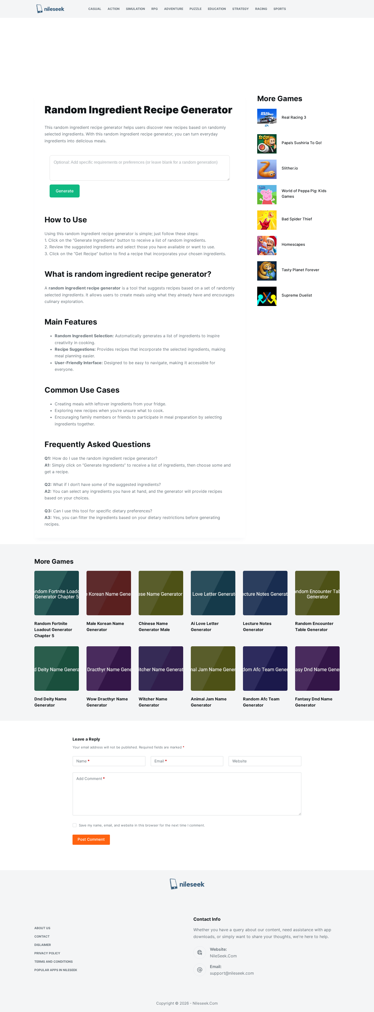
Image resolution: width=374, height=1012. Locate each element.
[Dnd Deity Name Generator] (56, 668)
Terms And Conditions (53, 961)
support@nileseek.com (232, 973)
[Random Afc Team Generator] (265, 668)
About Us (42, 928)
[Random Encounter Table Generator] (317, 593)
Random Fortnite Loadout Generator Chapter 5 (53, 629)
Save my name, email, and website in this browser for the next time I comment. (142, 825)
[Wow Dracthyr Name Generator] (109, 668)
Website (239, 761)
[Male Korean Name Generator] (109, 593)
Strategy (240, 9)
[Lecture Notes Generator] (265, 593)
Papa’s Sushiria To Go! (302, 143)
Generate (65, 190)
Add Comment (90, 778)
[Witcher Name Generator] (161, 668)
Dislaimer (42, 945)
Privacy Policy (47, 953)
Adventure (173, 9)
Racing (261, 9)
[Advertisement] (187, 55)
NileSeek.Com (223, 955)
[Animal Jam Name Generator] (213, 668)
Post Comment (91, 839)
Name (83, 761)
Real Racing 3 (294, 117)
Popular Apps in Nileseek (55, 970)
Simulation (135, 9)
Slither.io (290, 168)
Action (114, 9)
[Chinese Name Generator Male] (161, 593)
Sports (280, 9)
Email (160, 761)
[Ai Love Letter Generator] (213, 593)
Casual (94, 9)
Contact (42, 936)
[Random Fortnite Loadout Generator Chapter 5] (56, 593)
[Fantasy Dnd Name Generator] (317, 668)
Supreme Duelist (297, 295)
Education (217, 9)
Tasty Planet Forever (300, 270)
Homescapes (293, 244)
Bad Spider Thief (297, 219)
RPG (154, 9)
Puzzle (196, 9)
